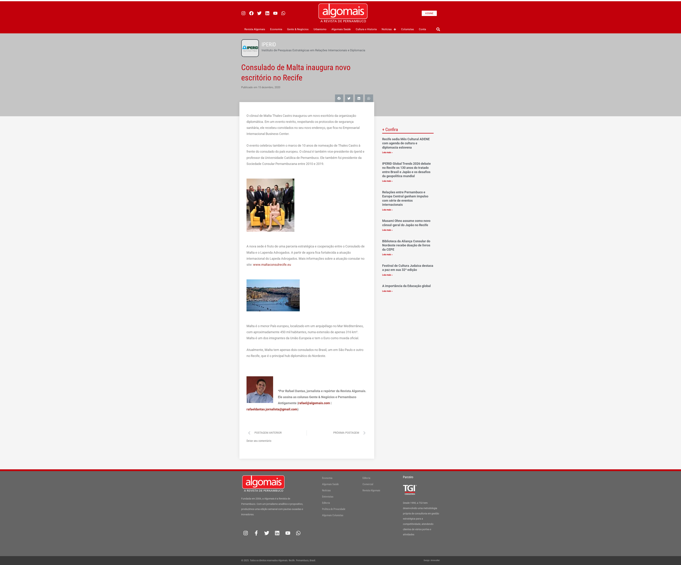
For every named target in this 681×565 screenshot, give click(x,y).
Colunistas (407, 29)
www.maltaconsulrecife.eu (272, 264)
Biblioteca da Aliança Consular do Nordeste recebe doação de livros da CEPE (406, 245)
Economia (276, 29)
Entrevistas (327, 496)
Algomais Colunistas (332, 515)
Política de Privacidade (333, 509)
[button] (438, 29)
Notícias (387, 29)
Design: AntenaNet (432, 560)
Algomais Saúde (341, 29)
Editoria (326, 502)
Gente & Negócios (298, 29)
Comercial (367, 484)
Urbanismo (320, 29)
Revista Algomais (254, 29)
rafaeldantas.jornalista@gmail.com (272, 409)
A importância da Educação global (406, 286)
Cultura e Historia (366, 29)
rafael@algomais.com (314, 403)
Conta (422, 29)
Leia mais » (387, 152)
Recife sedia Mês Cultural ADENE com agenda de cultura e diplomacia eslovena (406, 143)
